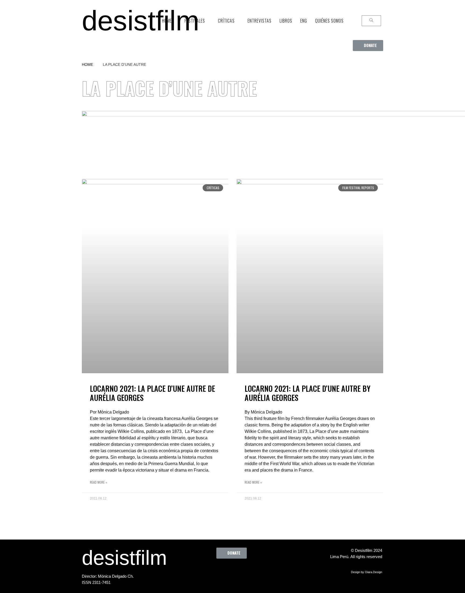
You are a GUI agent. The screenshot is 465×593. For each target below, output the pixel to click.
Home (87, 64)
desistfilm (140, 20)
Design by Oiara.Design (366, 572)
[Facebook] (204, 570)
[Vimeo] (249, 570)
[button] (368, 45)
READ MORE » (98, 482)
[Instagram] (234, 570)
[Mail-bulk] (263, 570)
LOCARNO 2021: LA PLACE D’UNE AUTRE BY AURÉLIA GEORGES (308, 393)
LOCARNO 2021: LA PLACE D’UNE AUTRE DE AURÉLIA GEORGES (152, 393)
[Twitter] (219, 570)
